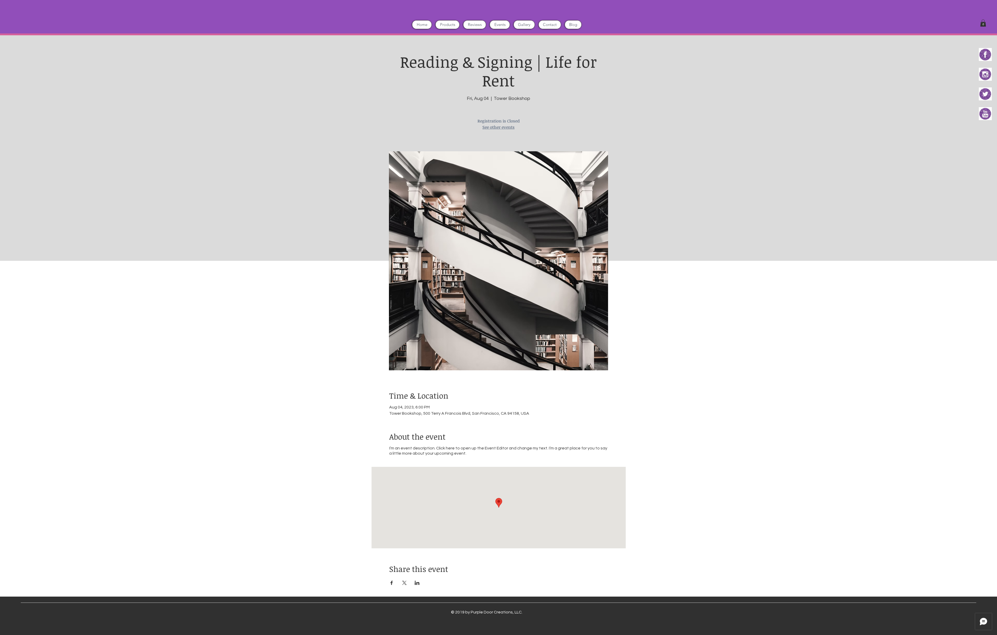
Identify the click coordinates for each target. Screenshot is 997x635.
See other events (498, 127)
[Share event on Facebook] (391, 583)
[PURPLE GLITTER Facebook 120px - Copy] (985, 54)
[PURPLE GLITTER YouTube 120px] (985, 113)
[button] (983, 22)
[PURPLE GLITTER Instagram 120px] (985, 74)
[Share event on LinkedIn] (417, 583)
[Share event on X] (404, 583)
